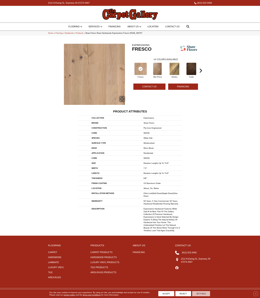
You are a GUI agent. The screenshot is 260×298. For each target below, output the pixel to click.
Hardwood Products (103, 257)
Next (201, 66)
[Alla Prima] (157, 69)
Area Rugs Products (103, 272)
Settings (201, 294)
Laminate (53, 262)
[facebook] (177, 268)
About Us (133, 26)
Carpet (52, 252)
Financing (114, 26)
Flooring (74, 26)
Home (50, 33)
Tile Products (99, 267)
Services (94, 26)
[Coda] (191, 69)
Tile (50, 272)
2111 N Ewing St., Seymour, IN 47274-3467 (69, 3)
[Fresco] (140, 69)
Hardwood (69, 33)
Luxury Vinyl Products (104, 262)
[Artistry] (174, 69)
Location (152, 26)
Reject (183, 294)
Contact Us (172, 26)
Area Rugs (54, 277)
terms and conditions (92, 295)
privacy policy (69, 295)
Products (79, 33)
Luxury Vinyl (56, 267)
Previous (131, 66)
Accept (166, 294)
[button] (81, 27)
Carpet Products (101, 252)
